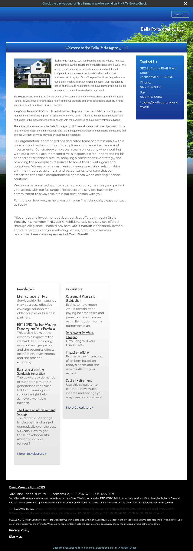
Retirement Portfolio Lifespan (80, 335)
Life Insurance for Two (32, 296)
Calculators (74, 289)
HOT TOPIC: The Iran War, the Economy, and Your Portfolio (36, 326)
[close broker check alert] (185, 3)
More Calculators (79, 407)
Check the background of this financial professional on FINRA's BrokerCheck (94, 3)
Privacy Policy (19, 530)
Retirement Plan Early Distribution (80, 298)
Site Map (15, 536)
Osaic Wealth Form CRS (27, 487)
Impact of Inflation (78, 352)
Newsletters (26, 289)
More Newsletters (31, 453)
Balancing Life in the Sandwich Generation (31, 371)
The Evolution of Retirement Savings (36, 412)
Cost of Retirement (79, 380)
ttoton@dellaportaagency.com (159, 104)
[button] (180, 14)
